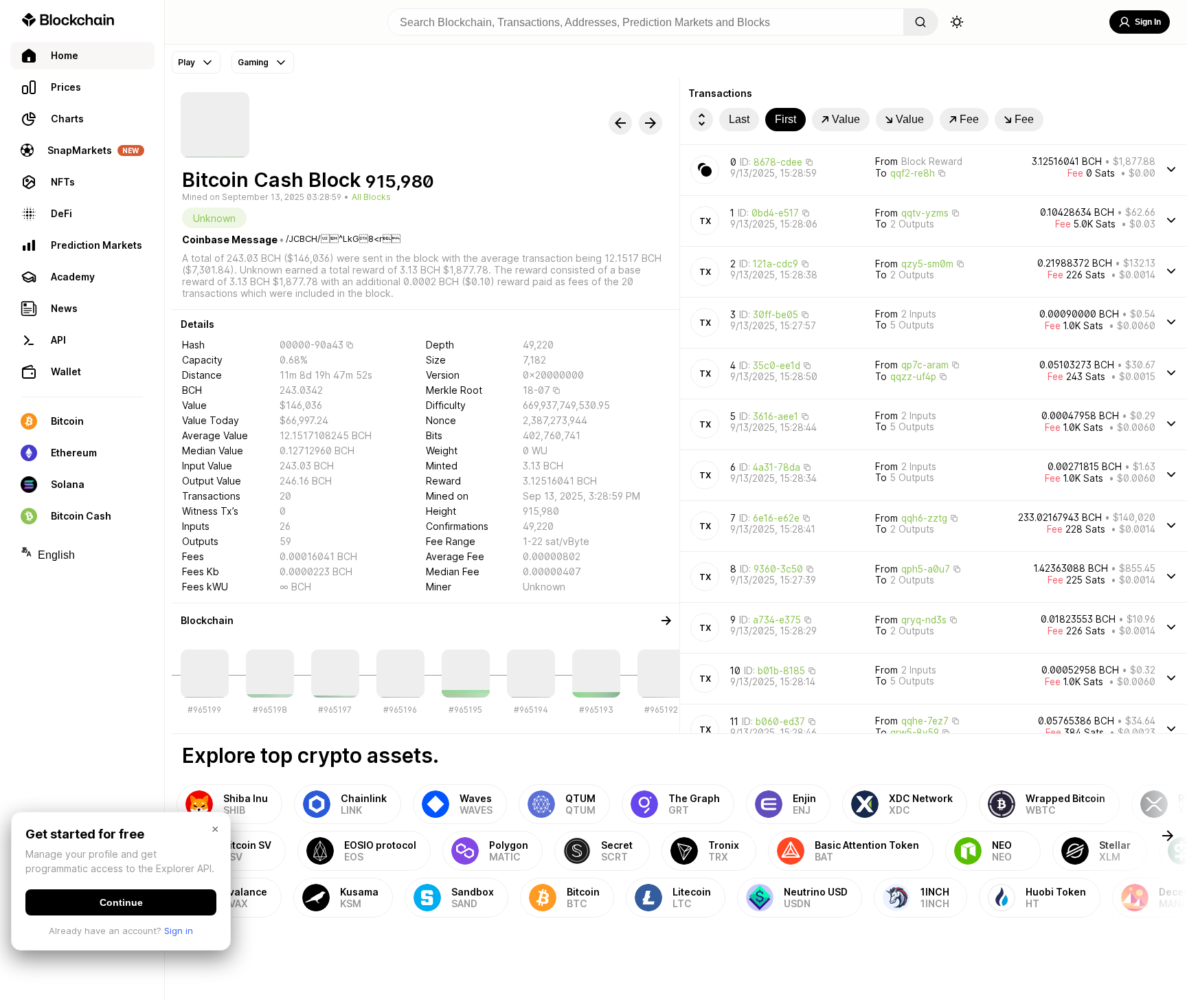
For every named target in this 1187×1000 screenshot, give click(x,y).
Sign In (1148, 22)
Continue (121, 902)
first (785, 119)
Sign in (178, 930)
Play (186, 62)
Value (846, 119)
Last (739, 119)
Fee (969, 119)
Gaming (253, 62)
